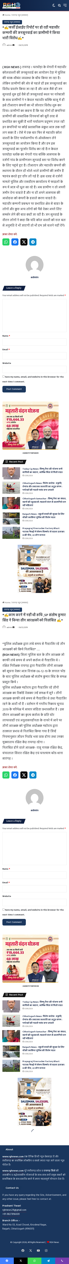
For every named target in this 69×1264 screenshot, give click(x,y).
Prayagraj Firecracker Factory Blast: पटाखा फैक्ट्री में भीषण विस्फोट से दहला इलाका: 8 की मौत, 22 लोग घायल (43, 532)
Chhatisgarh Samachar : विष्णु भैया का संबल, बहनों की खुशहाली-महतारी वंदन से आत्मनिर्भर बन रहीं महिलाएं (44, 502)
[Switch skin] (53, 6)
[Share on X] (23, 241)
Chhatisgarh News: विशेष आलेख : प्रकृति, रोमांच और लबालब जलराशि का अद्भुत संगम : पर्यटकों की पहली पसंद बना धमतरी (42, 486)
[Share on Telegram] (32, 241)
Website (6, 363)
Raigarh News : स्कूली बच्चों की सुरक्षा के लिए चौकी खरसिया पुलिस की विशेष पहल (43, 515)
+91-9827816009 (11, 1214)
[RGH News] (11, 5)
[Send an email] (13, 45)
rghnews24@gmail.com (14, 1210)
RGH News (54, 1242)
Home (7, 15)
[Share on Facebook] (14, 241)
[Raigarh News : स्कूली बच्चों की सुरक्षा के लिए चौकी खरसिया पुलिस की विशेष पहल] (11, 518)
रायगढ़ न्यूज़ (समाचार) (20, 15)
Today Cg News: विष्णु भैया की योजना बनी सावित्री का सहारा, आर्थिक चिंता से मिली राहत (42, 470)
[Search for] (59, 6)
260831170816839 (30, 453)
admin (9, 45)
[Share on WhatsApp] (5, 241)
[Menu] (65, 6)
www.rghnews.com (13, 1157)
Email (6, 349)
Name (6, 336)
